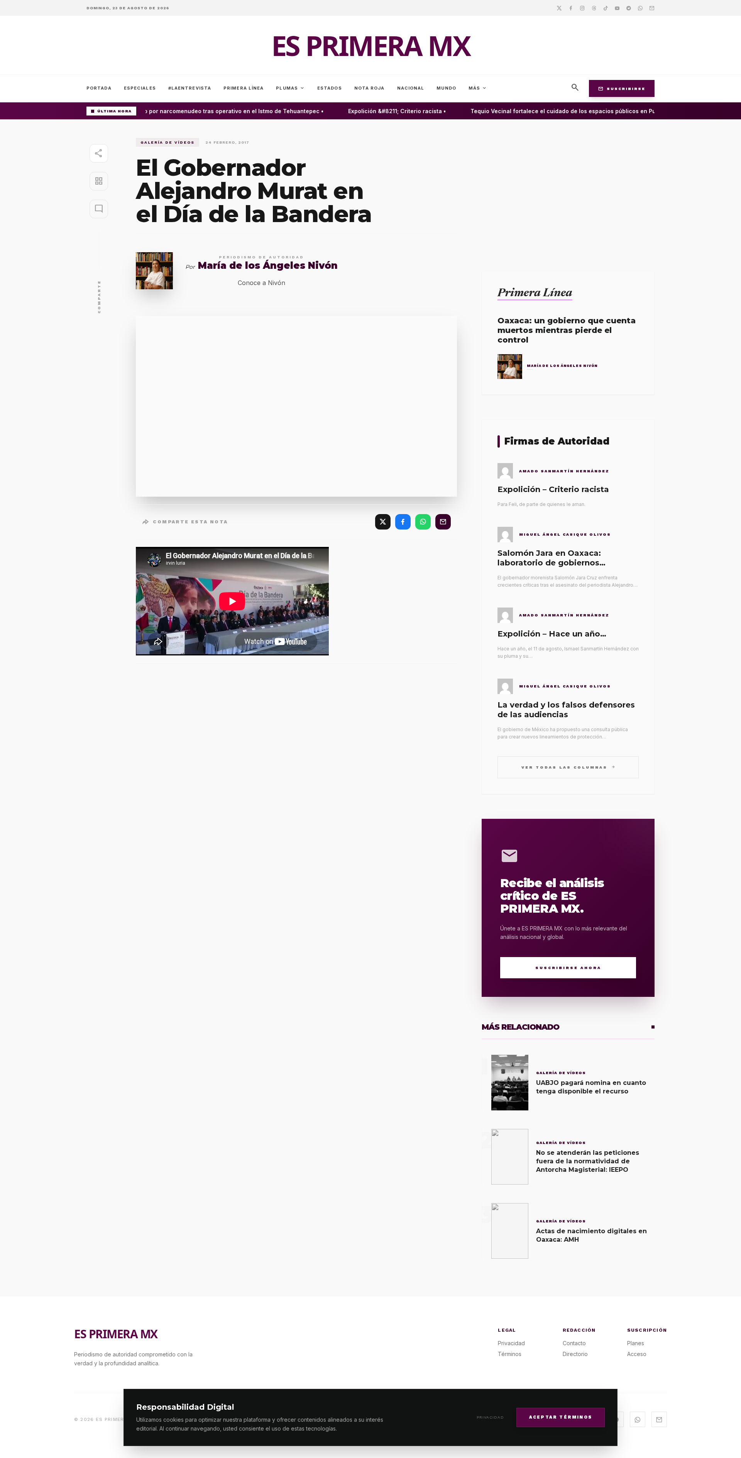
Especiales (140, 88)
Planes (635, 1343)
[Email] (652, 7)
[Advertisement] (568, 192)
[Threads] (594, 7)
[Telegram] (628, 7)
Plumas (290, 88)
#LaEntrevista (189, 88)
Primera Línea (243, 88)
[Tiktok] (605, 7)
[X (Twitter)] (383, 522)
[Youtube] (617, 7)
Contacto (574, 1343)
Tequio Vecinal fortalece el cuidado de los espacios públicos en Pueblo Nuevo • (569, 111)
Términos (509, 1354)
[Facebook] (571, 7)
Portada (99, 88)
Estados (329, 88)
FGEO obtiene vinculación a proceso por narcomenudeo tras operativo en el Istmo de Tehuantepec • (174, 111)
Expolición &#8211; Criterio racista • (386, 111)
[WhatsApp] (423, 522)
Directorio (575, 1354)
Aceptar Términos (560, 1416)
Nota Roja (369, 88)
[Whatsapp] (640, 7)
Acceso (636, 1354)
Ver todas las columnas (568, 766)
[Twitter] (559, 7)
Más (478, 88)
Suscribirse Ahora (568, 968)
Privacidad (490, 1417)
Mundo (446, 88)
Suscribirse (621, 88)
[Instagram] (582, 7)
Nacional (411, 88)
